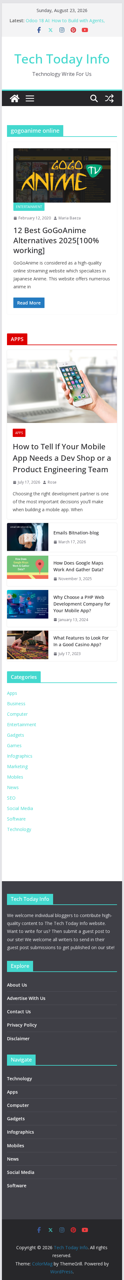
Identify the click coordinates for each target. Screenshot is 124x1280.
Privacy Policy (22, 1025)
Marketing (17, 766)
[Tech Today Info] (14, 98)
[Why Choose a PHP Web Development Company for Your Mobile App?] (27, 608)
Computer (17, 714)
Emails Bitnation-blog (76, 533)
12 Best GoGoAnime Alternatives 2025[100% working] (56, 240)
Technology (19, 829)
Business (16, 703)
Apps (19, 433)
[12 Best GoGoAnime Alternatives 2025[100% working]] (62, 175)
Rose (52, 482)
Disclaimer (18, 1038)
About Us (17, 985)
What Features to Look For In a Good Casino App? (81, 641)
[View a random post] (109, 98)
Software (16, 819)
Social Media (20, 808)
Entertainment (29, 206)
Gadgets (15, 735)
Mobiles (15, 777)
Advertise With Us (26, 998)
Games (14, 745)
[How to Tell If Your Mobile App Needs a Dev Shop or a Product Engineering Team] (62, 386)
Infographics (19, 756)
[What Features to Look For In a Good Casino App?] (27, 646)
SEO (11, 798)
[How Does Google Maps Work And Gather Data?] (27, 571)
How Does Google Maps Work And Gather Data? (78, 566)
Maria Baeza (70, 218)
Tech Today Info (62, 58)
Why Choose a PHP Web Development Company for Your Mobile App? (81, 603)
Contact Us (19, 1012)
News (13, 787)
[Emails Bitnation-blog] (27, 537)
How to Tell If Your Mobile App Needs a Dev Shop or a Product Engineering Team (62, 457)
